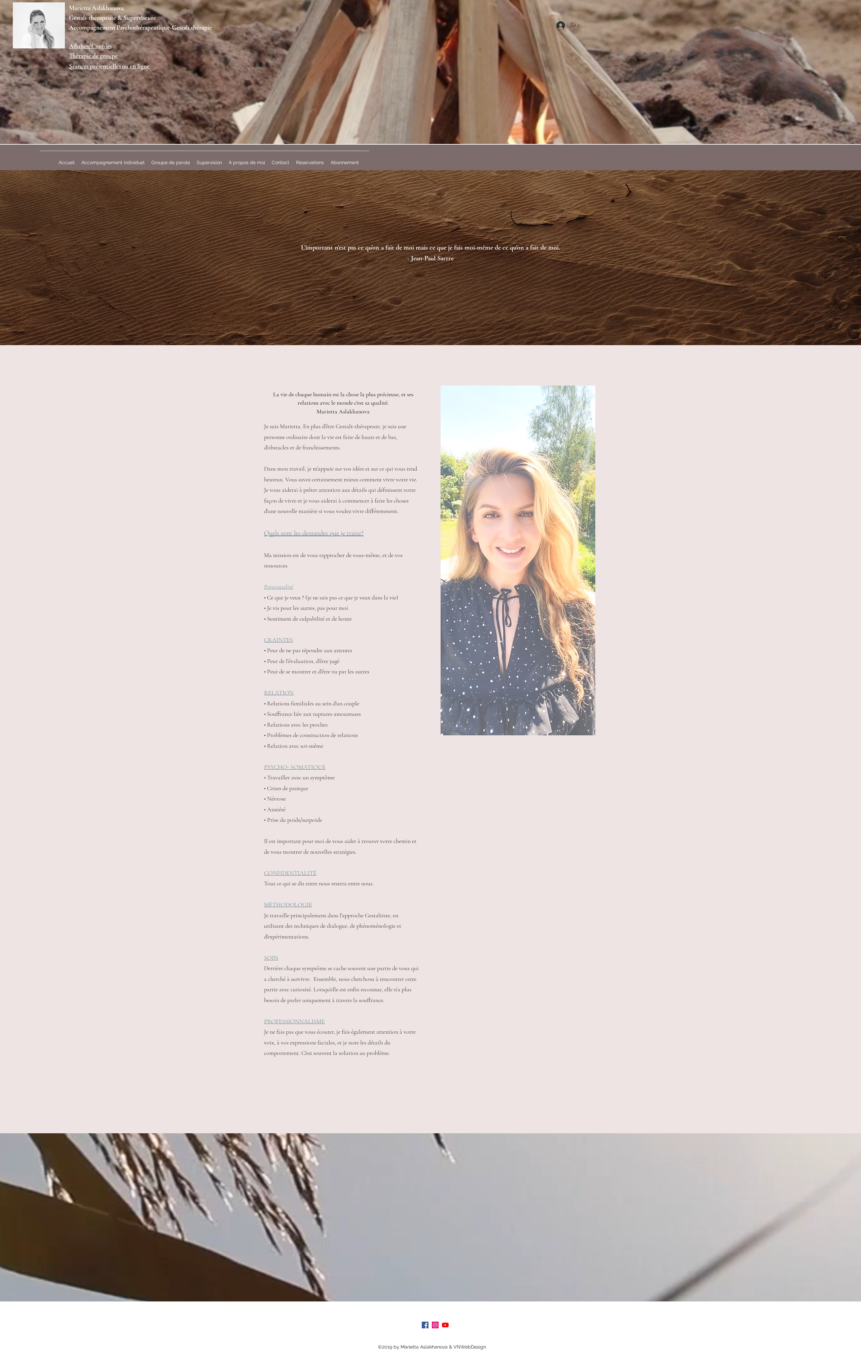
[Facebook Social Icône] (425, 1325)
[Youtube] (445, 1325)
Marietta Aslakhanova (96, 8)
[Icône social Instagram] (435, 1325)
